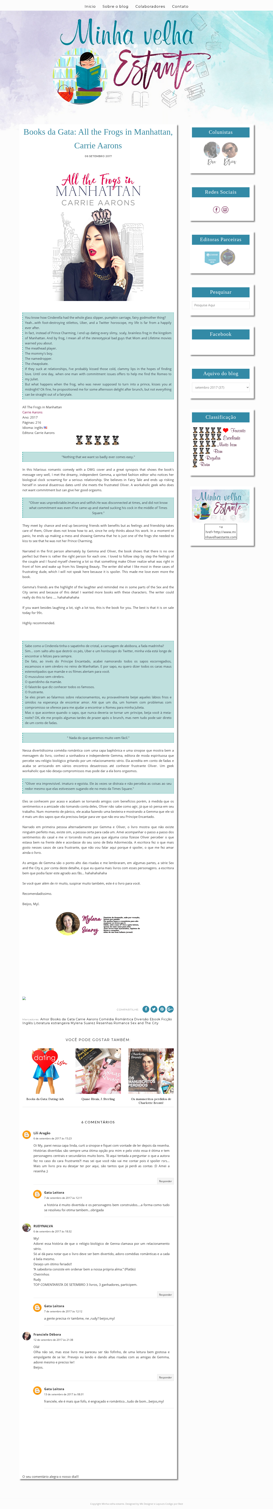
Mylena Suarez (83, 1023)
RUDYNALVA (43, 1226)
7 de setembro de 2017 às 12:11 (63, 1198)
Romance (121, 1023)
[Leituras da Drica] (229, 164)
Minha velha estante (113, 1503)
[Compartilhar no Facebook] (145, 1009)
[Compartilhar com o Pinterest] (162, 1009)
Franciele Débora (47, 1334)
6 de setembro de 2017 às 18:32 (52, 1231)
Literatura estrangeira (52, 1023)
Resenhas (104, 1023)
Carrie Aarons (32, 412)
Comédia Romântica (116, 1019)
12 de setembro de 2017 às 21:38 (53, 1340)
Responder (165, 1181)
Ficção (166, 1019)
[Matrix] (212, 264)
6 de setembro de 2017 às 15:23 (52, 1138)
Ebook (155, 1019)
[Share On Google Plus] (170, 1009)
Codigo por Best (174, 1503)
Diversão (141, 1019)
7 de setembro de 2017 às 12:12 (63, 1311)
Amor (44, 1019)
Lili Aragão (41, 1133)
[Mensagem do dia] (211, 164)
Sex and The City (145, 1023)
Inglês (27, 1023)
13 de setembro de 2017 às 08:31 (64, 1394)
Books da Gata (62, 1019)
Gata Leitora (54, 1192)
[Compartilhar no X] (154, 1009)
